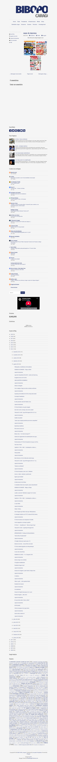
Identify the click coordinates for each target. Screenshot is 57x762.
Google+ (44, 35)
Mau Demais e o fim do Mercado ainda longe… (24, 458)
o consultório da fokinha (34, 711)
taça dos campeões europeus (23, 738)
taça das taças (37, 737)
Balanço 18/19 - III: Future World (17, 227)
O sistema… (17, 576)
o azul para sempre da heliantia (16, 710)
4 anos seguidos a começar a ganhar (22, 522)
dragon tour (28, 684)
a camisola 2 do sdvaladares (27, 663)
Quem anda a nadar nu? (20, 613)
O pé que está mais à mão (16, 263)
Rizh (31, 756)
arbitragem (40, 670)
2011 (12, 639)
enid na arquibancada (41, 686)
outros (18, 724)
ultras (38, 743)
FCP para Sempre (14, 198)
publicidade (37, 729)
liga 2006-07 (23, 697)
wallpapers (41, 744)
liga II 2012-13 (40, 701)
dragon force (15, 684)
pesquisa (26, 725)
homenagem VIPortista (18, 693)
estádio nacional (19, 688)
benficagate (32, 673)
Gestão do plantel (18, 417)
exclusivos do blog (18, 689)
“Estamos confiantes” (19, 466)
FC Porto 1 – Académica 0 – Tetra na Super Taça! (25, 525)
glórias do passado (24, 692)
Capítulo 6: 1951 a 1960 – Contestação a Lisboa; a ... (26, 447)
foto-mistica (36, 691)
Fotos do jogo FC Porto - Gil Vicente (18, 199)
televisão (19, 739)
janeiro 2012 (16, 637)
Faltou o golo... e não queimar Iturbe (22, 581)
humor (40, 693)
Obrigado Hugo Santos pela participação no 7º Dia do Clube (23, 248)
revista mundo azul (31, 732)
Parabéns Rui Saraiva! (19, 584)
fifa (47, 689)
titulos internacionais (28, 739)
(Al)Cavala (13, 253)
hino (34, 692)
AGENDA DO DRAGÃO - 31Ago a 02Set (23, 369)
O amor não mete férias (20, 551)
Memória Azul (14, 172)
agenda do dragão (40, 667)
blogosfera (11, 675)
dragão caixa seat (16, 683)
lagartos (11, 697)
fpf (41, 691)
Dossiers (29, 24)
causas (27, 678)
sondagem (45, 734)
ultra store (33, 742)
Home (14, 21)
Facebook (32, 35)
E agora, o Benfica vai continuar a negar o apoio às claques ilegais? (25, 280)
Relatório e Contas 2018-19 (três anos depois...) (21, 221)
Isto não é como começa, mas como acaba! (24, 409)
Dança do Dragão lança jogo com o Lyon (23, 592)
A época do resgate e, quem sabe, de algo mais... (25, 570)
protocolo (31, 729)
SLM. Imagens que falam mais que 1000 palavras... (25, 511)
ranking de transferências (16, 730)
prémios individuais (44, 728)
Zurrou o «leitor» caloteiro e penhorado (23, 474)
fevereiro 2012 (16, 634)
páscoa (45, 724)
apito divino (26, 669)
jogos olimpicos (12, 696)
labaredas (43, 696)
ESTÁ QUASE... (18, 605)
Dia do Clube (13, 247)
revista (16, 732)
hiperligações (39, 692)
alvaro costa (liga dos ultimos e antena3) (17, 668)
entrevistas (22, 687)
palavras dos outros (26, 724)
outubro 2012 (16, 358)
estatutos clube (38, 688)
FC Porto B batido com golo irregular (22, 407)
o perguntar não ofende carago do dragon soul (26, 719)
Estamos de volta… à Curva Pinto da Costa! (24, 543)
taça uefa (44, 738)
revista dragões (22, 732)
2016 (12, 340)
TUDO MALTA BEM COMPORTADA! (22, 153)
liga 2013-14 (38, 698)
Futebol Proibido (14, 273)
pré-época (19, 728)
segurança (34, 733)
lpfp (12, 704)
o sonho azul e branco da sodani (35, 720)
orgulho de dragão (13, 723)
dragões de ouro (39, 683)
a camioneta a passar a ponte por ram (19, 661)
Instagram (16, 130)
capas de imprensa (19, 383)
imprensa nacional (21, 695)
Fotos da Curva (14, 287)
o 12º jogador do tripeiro (29, 708)
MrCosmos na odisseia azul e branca (26, 706)
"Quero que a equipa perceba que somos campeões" (26, 420)
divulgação (32, 682)
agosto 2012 (16, 364)
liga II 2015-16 (26, 702)
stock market (13, 735)
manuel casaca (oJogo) (20, 704)
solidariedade (39, 734)
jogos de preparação (40, 695)
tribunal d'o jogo (41, 741)
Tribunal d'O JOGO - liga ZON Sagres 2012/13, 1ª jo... (26, 460)
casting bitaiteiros (13, 678)
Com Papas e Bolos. (15, 275)
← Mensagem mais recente (15, 73)
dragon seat (22, 684)
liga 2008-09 (38, 697)
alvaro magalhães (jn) (32, 668)
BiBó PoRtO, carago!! (22, 752)
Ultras (42, 21)
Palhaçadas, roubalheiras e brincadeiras (23, 366)
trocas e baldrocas (12, 742)
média (27, 704)
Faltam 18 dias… (18, 509)
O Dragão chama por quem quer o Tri (22, 541)
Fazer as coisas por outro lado (17, 269)
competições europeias (43, 679)
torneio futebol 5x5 (19, 741)
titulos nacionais (39, 739)
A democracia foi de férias (20, 482)
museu (12, 708)
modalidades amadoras (41, 705)
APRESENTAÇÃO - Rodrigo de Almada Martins (24, 533)
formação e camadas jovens (23, 691)
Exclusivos (23, 24)
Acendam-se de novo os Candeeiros (18, 193)
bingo (45, 673)
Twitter (38, 35)
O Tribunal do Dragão (15, 220)
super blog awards (21, 735)
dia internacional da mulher (22, 682)
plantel (11, 727)
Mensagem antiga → (43, 73)
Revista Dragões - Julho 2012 (21, 594)
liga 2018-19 (38, 700)
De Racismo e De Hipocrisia (16, 216)
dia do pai (13, 682)
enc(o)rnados (16, 686)
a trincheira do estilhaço (31, 666)
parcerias (40, 724)
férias (26, 689)
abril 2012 (15, 628)
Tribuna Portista (14, 252)
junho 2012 (15, 622)
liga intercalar (34, 702)
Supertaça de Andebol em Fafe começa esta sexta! (25, 393)
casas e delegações (41, 677)
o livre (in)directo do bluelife (28, 716)
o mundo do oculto (19, 718)
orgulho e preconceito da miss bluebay (28, 723)
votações (35, 744)
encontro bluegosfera (28, 686)
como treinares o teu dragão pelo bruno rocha (25, 679)
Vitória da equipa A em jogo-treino (22, 608)
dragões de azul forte (27, 683)
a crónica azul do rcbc (42, 663)
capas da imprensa (15, 38)
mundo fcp (45, 706)
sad (19, 733)
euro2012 (10, 689)
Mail (21, 130)
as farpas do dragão (30, 671)
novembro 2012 (16, 354)
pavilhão (21, 725)
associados (16, 673)
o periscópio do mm (43, 719)
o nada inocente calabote (31, 718)
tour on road (26, 741)
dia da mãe (45, 680)
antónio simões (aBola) (42, 668)
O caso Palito (17, 503)
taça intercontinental (35, 738)
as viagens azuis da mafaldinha (21, 672)
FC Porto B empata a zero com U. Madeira (23, 471)
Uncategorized (42, 24)
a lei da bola (30, 664)
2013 (12, 346)
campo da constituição (34, 675)
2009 (12, 644)
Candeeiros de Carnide (15, 192)
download (41, 682)
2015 (12, 342)
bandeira (26, 673)
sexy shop (17, 734)
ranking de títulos (44, 729)
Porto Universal (14, 240)
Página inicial (30, 73)
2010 (12, 641)
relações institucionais (27, 730)
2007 (12, 648)
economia (35, 684)
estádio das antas (39, 687)
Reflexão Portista (14, 209)
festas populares (42, 689)
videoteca (15, 744)
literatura (41, 702)
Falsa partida (17, 452)
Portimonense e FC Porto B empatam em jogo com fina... (27, 442)
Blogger (28, 753)
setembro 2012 (16, 361)
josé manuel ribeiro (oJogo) (33, 696)
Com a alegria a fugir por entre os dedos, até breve (25, 388)
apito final (33, 669)
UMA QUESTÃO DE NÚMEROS (21, 380)
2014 (12, 344)
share (22, 734)
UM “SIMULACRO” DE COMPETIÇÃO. (23, 160)
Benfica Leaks (14, 279)
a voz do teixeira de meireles (22, 667)
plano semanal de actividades (40, 725)
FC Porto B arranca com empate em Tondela (24, 519)
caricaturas (23, 677)
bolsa (27, 675)
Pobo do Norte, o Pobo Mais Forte (18, 268)
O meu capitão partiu (15, 183)
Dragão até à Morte (15, 284)
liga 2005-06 (17, 697)
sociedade (32, 734)
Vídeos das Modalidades (16, 231)
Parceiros (35, 24)
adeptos (31, 667)
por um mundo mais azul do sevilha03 (29, 726)
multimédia (39, 706)
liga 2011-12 (23, 698)
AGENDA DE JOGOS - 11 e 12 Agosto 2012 (24, 554)
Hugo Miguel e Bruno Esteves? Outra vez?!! (20, 211)
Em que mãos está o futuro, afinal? (22, 600)
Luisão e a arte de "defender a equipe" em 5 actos (25, 492)
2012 (12, 349)
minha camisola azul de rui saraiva (25, 705)
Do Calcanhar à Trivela (15, 181)
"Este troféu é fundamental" (20, 535)
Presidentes (24, 21)
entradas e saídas (13, 687)
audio (22, 673)
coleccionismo (11, 679)
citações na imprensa (41, 678)
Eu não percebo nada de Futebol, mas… (23, 401)
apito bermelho (16, 670)
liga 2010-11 (15, 698)
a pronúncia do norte (16, 666)
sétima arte (11, 734)
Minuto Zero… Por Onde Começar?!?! (22, 433)
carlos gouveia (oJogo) (31, 677)
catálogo (22, 678)
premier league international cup (32, 728)
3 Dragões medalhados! (20, 562)
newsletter (18, 708)
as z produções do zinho (35, 672)
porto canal (43, 726)
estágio (24, 688)
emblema (40, 684)
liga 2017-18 (31, 700)
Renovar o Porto (14, 203)
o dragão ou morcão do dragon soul (35, 712)
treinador (32, 741)
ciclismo (32, 678)
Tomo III (12, 257)
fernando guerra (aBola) (33, 689)
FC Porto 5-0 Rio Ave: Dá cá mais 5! (18, 264)
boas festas (20, 675)
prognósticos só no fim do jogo (19, 729)
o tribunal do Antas (23, 721)
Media (38, 21)
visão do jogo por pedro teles (25, 744)
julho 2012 (15, 619)
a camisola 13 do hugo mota (38, 661)
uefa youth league (25, 742)
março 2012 (15, 631)
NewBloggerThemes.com (32, 758)
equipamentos (30, 687)
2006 (12, 650)
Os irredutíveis (18, 589)
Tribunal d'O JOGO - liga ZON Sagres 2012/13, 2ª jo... (26, 412)
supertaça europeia (19, 737)
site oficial (26, 734)
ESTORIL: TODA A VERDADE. (21, 139)
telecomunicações (12, 739)
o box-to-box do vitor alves (31, 710)
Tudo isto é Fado (18, 444)
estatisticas (30, 688)
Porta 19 (12, 187)
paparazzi (35, 724)
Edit (11, 42)
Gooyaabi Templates (37, 752)
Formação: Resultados (19, 396)
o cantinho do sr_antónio (20, 711)
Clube (18, 21)
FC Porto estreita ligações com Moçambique (24, 546)
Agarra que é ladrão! (19, 476)
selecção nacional (42, 733)
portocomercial (12, 728)
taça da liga (28, 737)
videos (45, 743)
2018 (12, 336)
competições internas (15, 680)
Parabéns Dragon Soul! (19, 565)
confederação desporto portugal (26, 680)
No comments (14, 40)
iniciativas (32, 695)
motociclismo (14, 706)
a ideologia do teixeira (18, 664)
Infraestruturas (32, 21)
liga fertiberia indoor (30, 701)
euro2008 (44, 688)
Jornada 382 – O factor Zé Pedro (18, 188)
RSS (24, 130)
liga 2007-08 (31, 697)
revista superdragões (40, 732)
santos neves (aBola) (27, 733)
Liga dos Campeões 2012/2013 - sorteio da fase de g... (26, 375)
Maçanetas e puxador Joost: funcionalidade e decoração (23, 177)
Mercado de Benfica (15, 236)
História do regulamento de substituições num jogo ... (26, 436)
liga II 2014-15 (18, 702)
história (46, 692)
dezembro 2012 (16, 351)
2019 (12, 334)
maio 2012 (15, 625)
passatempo (12, 725)
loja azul (46, 702)
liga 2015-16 (15, 700)
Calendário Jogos (16, 24)
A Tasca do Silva (14, 225)
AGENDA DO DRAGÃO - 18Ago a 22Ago (23, 487)
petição (31, 725)
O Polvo (12, 176)
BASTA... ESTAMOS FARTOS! (21, 146)
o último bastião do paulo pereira (37, 721)
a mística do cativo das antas (41, 664)
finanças (12, 691)
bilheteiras (40, 673)
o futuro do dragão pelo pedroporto (33, 714)
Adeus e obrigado (18, 385)
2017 (12, 338)
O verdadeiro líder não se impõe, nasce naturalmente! (26, 484)
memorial (32, 704)
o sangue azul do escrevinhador (19, 720)
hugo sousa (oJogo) (32, 693)
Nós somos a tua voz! (19, 428)
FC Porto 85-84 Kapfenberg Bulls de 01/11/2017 (21, 232)
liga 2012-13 (31, 698)
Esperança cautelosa (19, 425)
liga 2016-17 (23, 700)
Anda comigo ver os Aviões (20, 559)
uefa (18, 742)
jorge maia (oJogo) (21, 696)
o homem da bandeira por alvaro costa (28, 715)
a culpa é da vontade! (15, 259)
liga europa (20, 701)
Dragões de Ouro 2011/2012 (21, 377)
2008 (12, 646)
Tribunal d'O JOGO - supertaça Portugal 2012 (24, 527)
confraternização (37, 680)
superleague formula (31, 735)
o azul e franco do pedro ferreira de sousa (37, 709)
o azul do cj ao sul (22, 709)
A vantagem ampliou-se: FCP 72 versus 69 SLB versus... (26, 514)
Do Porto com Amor (15, 215)
